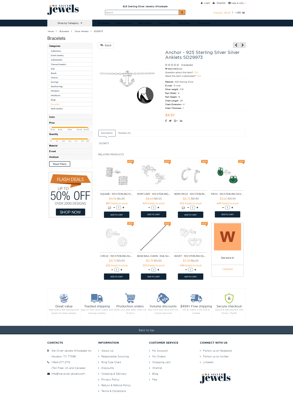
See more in (227, 257)
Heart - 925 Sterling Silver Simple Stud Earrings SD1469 (190, 255)
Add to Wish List (174, 68)
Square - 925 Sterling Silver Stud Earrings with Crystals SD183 (116, 193)
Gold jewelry (56, 59)
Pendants (55, 91)
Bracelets (55, 104)
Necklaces (55, 95)
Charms (54, 77)
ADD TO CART (116, 214)
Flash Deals (184, 23)
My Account (160, 350)
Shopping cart (161, 362)
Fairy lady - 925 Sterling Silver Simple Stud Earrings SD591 (153, 193)
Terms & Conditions (113, 391)
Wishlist (157, 368)
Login (206, 3)
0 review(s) (187, 64)
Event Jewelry (57, 55)
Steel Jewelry (57, 108)
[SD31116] (243, 45)
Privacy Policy (110, 379)
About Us (107, 350)
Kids (53, 68)
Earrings (54, 82)
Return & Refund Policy (116, 385)
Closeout (227, 268)
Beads (54, 73)
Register (221, 3)
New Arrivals (124, 23)
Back (107, 45)
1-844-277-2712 (60, 362)
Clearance (165, 23)
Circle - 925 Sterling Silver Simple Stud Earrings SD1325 (116, 255)
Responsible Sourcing (115, 356)
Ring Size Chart (111, 362)
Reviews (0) (124, 133)
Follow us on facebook (217, 350)
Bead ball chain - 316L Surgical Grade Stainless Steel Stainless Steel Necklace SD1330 (153, 255)
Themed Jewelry (58, 64)
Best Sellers (145, 23)
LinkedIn (208, 362)
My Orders (158, 356)
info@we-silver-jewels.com (67, 373)
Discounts (107, 368)
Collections (56, 51)
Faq (154, 379)
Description (107, 133)
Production (204, 23)
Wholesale (103, 23)
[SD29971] (236, 45)
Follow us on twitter (216, 356)
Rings (53, 99)
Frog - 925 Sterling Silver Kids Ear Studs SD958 (227, 193)
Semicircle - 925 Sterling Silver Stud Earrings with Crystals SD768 (190, 193)
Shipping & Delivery (113, 373)
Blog (155, 373)
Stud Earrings (57, 86)
